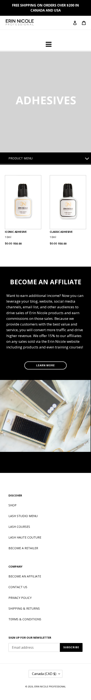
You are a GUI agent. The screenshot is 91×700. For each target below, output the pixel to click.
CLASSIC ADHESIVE (61, 232)
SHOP (12, 505)
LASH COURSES (19, 527)
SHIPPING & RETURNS (24, 608)
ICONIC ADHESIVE (16, 232)
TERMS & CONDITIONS (24, 619)
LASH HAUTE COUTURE (24, 537)
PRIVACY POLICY (20, 598)
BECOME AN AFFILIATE (24, 576)
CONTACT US (17, 587)
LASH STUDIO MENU (23, 516)
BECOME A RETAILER (23, 548)
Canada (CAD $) (44, 673)
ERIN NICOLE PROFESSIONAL (50, 686)
